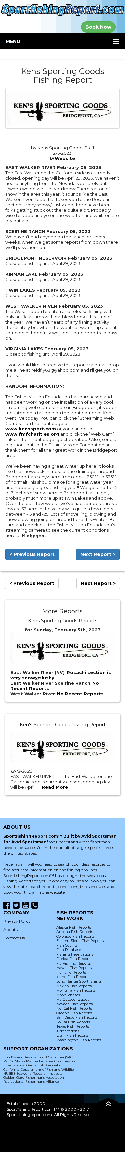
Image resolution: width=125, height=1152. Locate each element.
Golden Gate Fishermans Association (33, 1077)
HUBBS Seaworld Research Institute (33, 1073)
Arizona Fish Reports (74, 931)
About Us (12, 929)
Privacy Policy (17, 921)
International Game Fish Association (33, 1065)
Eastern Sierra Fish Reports (80, 940)
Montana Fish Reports (75, 990)
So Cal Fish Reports (73, 1022)
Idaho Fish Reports (72, 976)
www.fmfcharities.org (32, 434)
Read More (55, 787)
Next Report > (97, 554)
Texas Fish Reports (72, 1026)
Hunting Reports (71, 972)
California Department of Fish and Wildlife (38, 1069)
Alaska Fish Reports (73, 927)
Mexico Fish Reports (74, 986)
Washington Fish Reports (78, 1040)
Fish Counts (66, 945)
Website (65, 158)
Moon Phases (68, 995)
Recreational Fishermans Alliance (31, 1081)
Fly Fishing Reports (73, 963)
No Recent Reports (80, 693)
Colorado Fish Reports (75, 936)
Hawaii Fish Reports (74, 967)
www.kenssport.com (30, 428)
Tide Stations (67, 1031)
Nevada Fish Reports (74, 1004)
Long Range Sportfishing (78, 981)
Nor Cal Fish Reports (74, 1008)
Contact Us (14, 937)
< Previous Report (32, 554)
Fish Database (68, 949)
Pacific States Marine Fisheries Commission (39, 1061)
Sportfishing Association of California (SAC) (38, 1057)
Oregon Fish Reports (74, 1013)
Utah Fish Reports (72, 1035)
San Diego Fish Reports (76, 1017)
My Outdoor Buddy (73, 999)
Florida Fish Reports (73, 958)
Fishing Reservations (74, 954)
